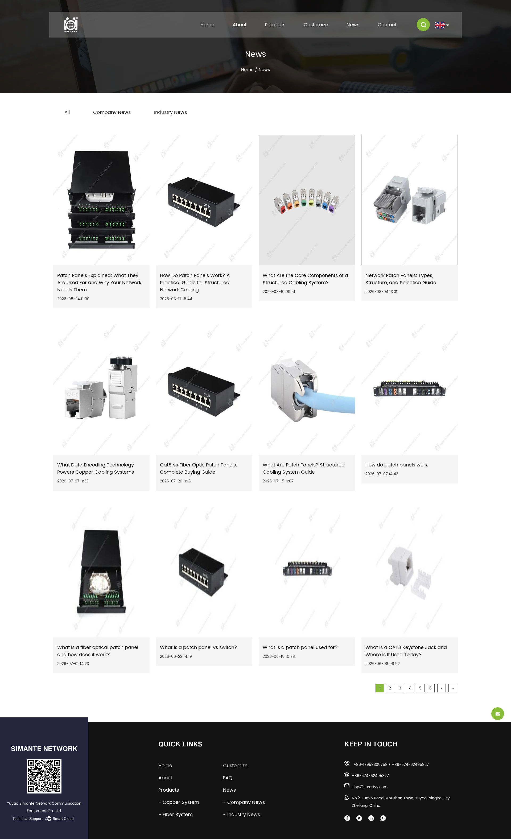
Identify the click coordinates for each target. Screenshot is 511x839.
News (353, 25)
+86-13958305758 (370, 765)
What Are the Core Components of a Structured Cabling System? (305, 279)
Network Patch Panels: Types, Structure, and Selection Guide (400, 279)
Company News (112, 112)
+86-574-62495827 (410, 765)
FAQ (232, 778)
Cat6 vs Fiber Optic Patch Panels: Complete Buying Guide (198, 468)
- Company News (244, 802)
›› (453, 688)
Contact (387, 25)
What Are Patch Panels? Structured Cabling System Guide (304, 468)
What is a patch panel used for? (300, 647)
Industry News (170, 112)
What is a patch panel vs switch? (198, 647)
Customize (316, 25)
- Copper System (178, 802)
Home (207, 25)
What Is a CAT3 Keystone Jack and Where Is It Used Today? (406, 651)
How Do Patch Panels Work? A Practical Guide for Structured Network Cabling (195, 283)
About (239, 25)
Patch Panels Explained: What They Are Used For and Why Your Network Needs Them (99, 283)
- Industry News (241, 815)
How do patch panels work (396, 465)
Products (275, 25)
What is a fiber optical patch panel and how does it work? (97, 651)
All (67, 112)
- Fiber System (175, 815)
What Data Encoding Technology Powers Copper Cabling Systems (95, 468)
